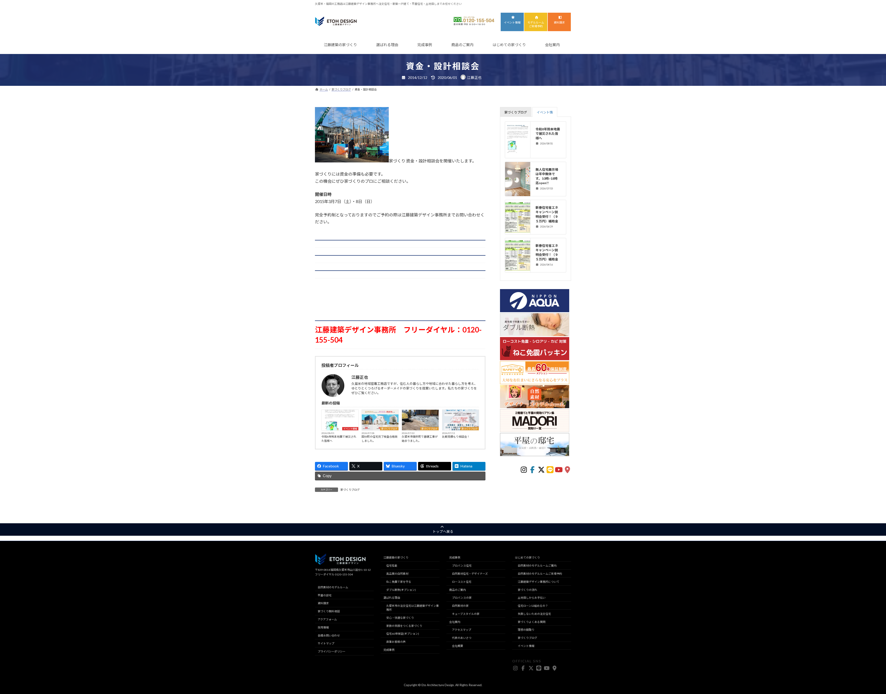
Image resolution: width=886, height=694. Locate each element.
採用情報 (323, 627)
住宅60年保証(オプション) (402, 633)
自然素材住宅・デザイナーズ (470, 573)
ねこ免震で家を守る (398, 581)
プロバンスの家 (462, 597)
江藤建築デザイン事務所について (538, 581)
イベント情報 (512, 22)
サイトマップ (326, 643)
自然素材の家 (460, 605)
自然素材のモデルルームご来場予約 (540, 573)
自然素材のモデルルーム (333, 587)
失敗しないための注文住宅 (534, 614)
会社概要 (457, 646)
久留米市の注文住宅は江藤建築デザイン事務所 (412, 607)
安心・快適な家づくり (400, 617)
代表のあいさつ (461, 638)
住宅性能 (391, 565)
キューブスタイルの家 (465, 614)
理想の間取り (526, 629)
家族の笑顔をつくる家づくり (404, 625)
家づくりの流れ (527, 589)
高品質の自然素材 (397, 573)
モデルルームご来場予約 (535, 24)
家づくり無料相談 (329, 611)
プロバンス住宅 (462, 565)
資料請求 (559, 22)
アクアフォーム (327, 619)
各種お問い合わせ (329, 635)
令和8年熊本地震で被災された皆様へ (338, 439)
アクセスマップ (461, 629)
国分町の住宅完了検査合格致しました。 (380, 439)
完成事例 (424, 44)
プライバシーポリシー (331, 651)
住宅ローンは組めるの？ (533, 605)
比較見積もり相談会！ (456, 436)
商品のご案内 (462, 44)
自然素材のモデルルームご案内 (537, 565)
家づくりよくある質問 (531, 621)
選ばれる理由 (387, 44)
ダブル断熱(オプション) (401, 589)
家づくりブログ (389, 428)
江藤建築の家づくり (340, 44)
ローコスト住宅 (461, 581)
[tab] (515, 112)
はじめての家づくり (509, 44)
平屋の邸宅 (325, 595)
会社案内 (552, 44)
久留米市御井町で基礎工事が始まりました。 (420, 439)
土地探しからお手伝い (531, 597)
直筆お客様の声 (396, 641)
